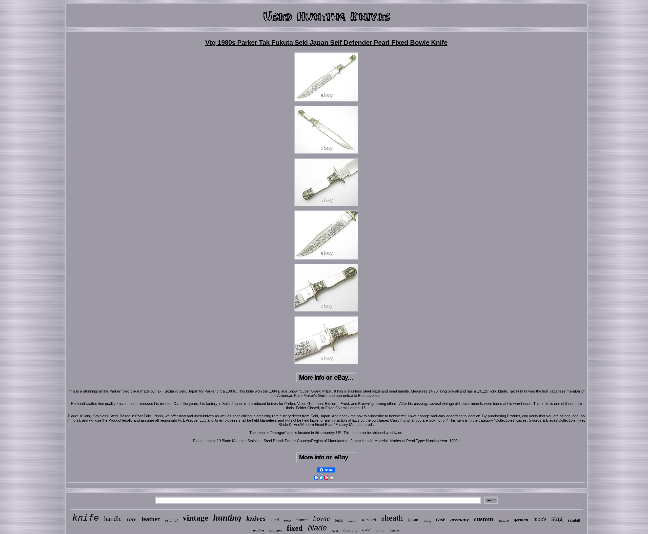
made (539, 519)
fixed (295, 528)
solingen (275, 530)
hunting (227, 517)
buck (339, 520)
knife (85, 517)
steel (275, 519)
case (440, 519)
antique (503, 520)
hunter (302, 519)
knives (256, 518)
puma (380, 530)
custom (483, 519)
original (171, 520)
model (287, 520)
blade (317, 527)
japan (413, 519)
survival (368, 520)
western (352, 521)
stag (557, 518)
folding (427, 521)
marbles (258, 530)
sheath (392, 517)
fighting (350, 530)
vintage (195, 517)
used (366, 529)
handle (113, 518)
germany (459, 519)
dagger (394, 530)
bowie (321, 518)
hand (335, 530)
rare (131, 519)
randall (574, 520)
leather (150, 519)
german (521, 519)
